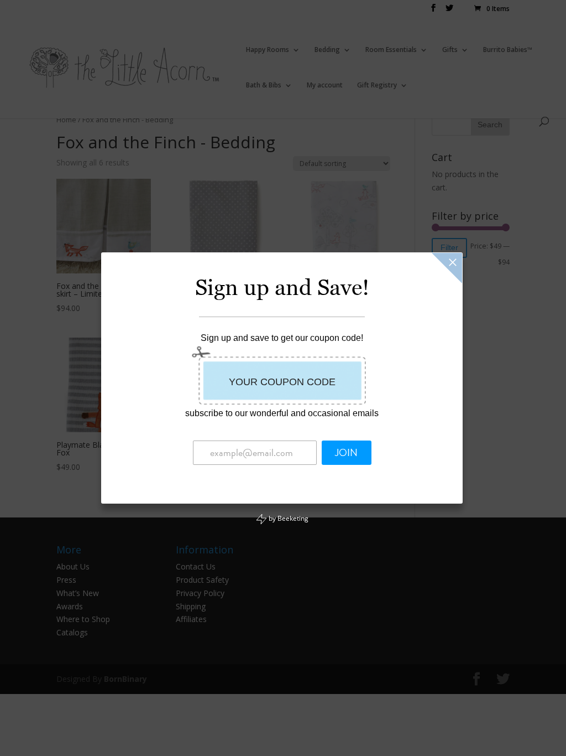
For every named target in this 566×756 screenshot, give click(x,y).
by (287, 518)
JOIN (346, 453)
